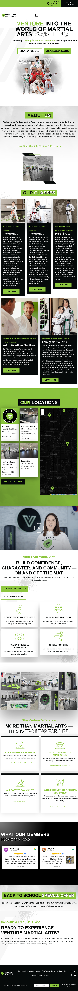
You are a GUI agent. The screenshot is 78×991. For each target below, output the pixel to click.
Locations (30, 971)
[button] (36, 15)
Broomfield (25, 461)
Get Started (22, 971)
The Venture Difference (50, 971)
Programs (38, 971)
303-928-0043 (6, 474)
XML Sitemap (66, 984)
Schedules (62, 971)
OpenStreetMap (61, 494)
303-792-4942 (25, 439)
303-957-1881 (25, 468)
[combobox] (41, 985)
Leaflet (53, 494)
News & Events (37, 976)
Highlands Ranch (28, 426)
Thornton (5, 426)
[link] (13, 259)
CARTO (74, 494)
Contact (46, 976)
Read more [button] (20, 866)
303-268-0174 (6, 436)
